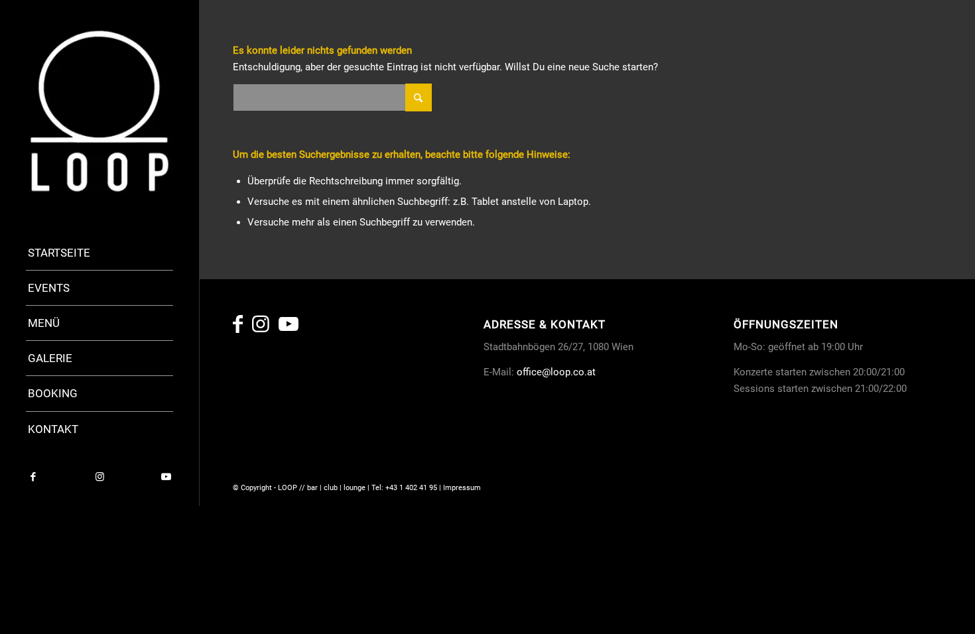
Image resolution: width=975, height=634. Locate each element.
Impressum (462, 487)
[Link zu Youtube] (166, 476)
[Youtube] (288, 328)
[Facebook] (238, 328)
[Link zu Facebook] (33, 476)
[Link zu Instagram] (99, 476)
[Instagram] (260, 328)
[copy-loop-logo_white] (99, 111)
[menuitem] (99, 253)
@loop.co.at (569, 372)
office (529, 372)
